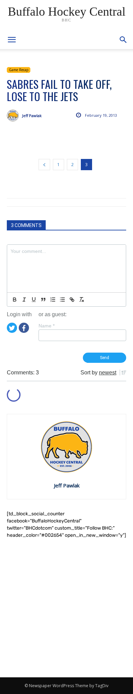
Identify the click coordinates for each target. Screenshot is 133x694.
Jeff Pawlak (32, 115)
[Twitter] (12, 327)
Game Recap (18, 69)
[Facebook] (24, 327)
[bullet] (62, 299)
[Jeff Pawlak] (14, 116)
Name (47, 325)
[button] (123, 40)
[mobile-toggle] (12, 40)
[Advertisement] (66, 608)
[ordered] (53, 299)
